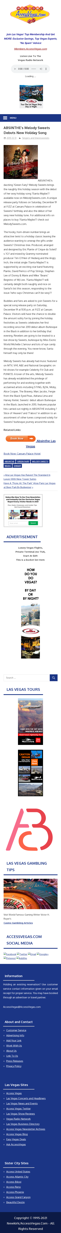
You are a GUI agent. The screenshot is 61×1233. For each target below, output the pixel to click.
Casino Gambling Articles (18, 922)
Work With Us (14, 1045)
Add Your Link (13, 1040)
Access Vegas (14, 1093)
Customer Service (16, 1030)
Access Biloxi (13, 1181)
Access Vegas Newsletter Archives (25, 1129)
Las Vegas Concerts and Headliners (26, 1098)
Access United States (18, 1171)
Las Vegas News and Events (22, 1103)
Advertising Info (15, 1035)
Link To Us (12, 1055)
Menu (13, 117)
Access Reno (13, 1186)
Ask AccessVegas (16, 1144)
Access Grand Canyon (18, 1197)
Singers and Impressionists (35, 138)
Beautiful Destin (15, 1202)
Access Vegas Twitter (18, 1108)
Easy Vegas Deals (16, 1139)
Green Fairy (23, 461)
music (8, 466)
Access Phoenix (15, 1192)
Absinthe (9, 461)
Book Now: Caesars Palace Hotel (22, 453)
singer (17, 466)
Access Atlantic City (17, 1176)
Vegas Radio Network (18, 1118)
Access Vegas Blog (17, 1134)
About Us (11, 1050)
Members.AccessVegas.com (30, 48)
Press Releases (14, 1061)
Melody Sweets (40, 461)
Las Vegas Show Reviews (20, 1113)
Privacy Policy (13, 1066)
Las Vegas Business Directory (23, 1124)
